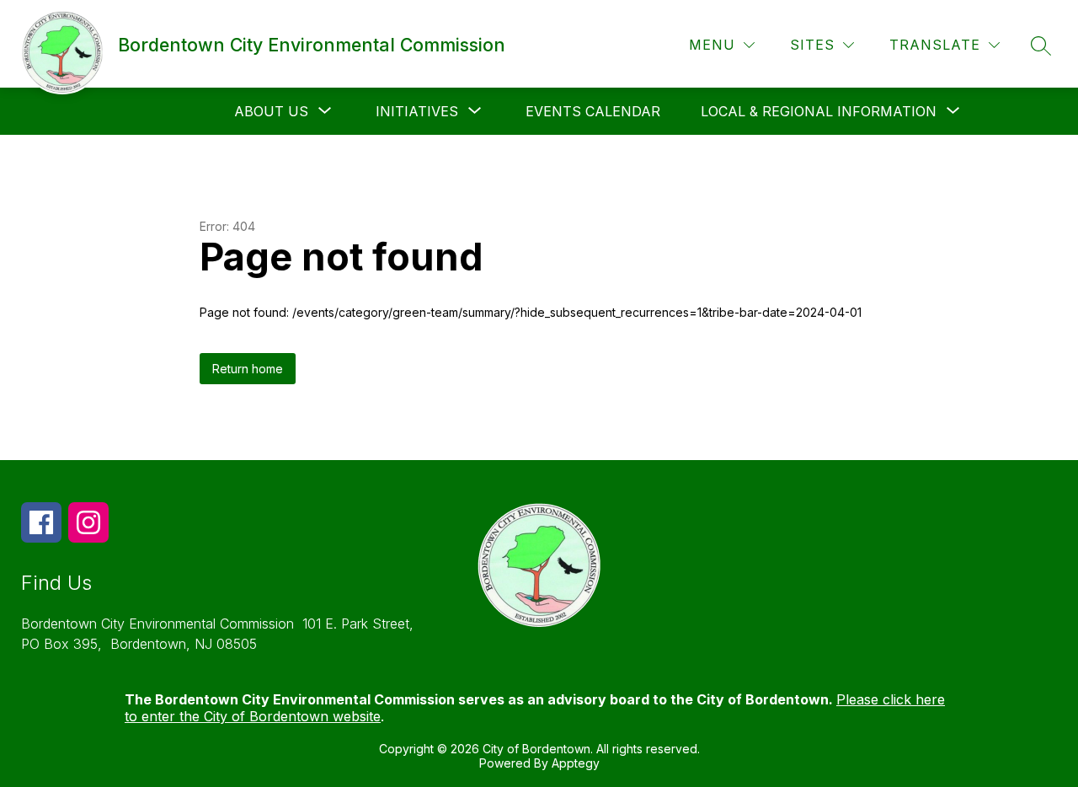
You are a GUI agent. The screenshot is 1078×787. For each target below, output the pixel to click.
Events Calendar (593, 111)
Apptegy (576, 763)
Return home (247, 368)
